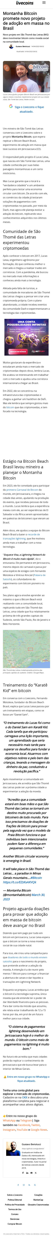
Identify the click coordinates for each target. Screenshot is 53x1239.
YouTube (22, 1129)
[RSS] (29, 1185)
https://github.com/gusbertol (33, 1148)
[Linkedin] (27, 1172)
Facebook (24, 1125)
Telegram (26, 1120)
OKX (24, 1097)
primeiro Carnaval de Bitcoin (22, 489)
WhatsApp (9, 1120)
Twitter (35, 1125)
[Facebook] (23, 1172)
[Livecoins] (24, 3)
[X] (36, 1172)
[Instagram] (24, 1185)
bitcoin (10, 407)
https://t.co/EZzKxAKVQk (19, 882)
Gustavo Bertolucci (23, 46)
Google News (39, 1129)
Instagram (9, 1129)
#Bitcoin (36, 878)
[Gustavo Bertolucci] (12, 46)
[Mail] (31, 1172)
